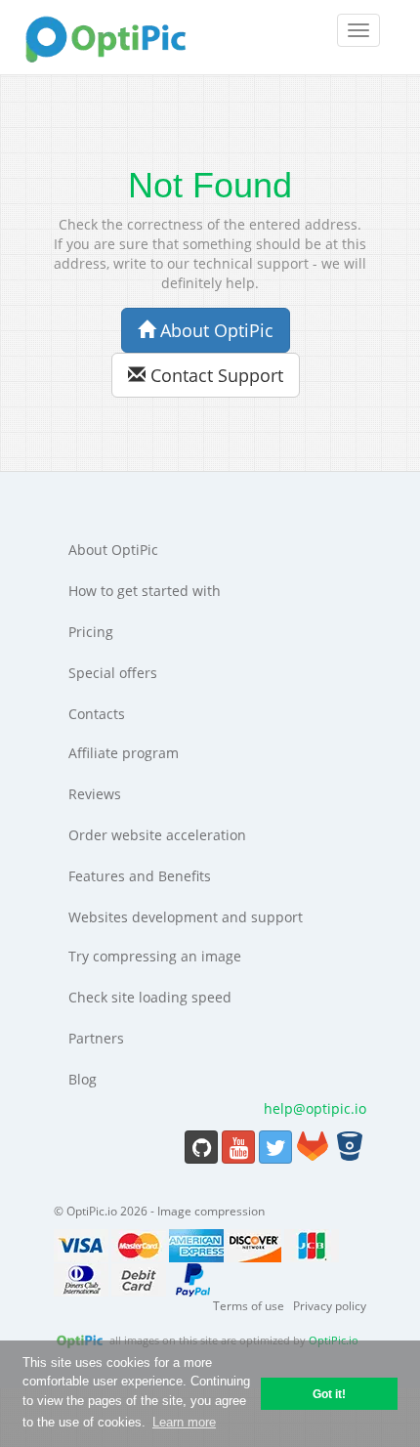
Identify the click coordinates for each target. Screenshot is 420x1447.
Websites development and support (185, 917)
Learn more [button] (184, 1422)
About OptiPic (214, 330)
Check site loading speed (149, 997)
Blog (82, 1079)
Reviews (94, 794)
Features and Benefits (139, 876)
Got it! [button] (329, 1393)
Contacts (96, 713)
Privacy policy (329, 1306)
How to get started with (144, 590)
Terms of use (248, 1306)
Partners (96, 1038)
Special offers (112, 672)
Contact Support (214, 375)
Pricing (90, 631)
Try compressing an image (154, 956)
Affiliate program (123, 753)
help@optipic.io (315, 1108)
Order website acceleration (157, 835)
